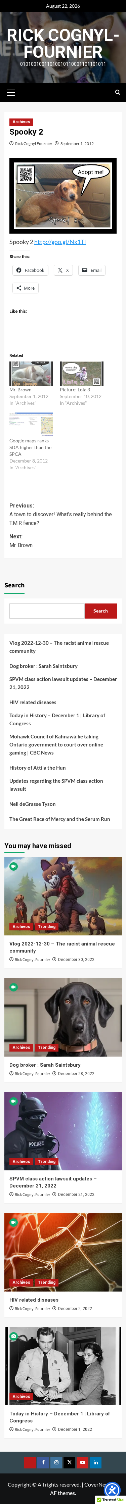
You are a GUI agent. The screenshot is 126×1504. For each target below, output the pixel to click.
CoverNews (98, 1484)
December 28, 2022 (76, 1073)
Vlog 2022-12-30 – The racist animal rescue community (59, 647)
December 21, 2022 (76, 1194)
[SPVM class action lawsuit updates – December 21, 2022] (63, 1131)
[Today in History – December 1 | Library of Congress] (63, 1366)
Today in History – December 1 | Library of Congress (57, 719)
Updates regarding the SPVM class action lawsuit (56, 785)
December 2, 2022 (75, 1308)
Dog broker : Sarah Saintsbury (43, 666)
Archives (21, 121)
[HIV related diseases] (63, 1252)
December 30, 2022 (76, 959)
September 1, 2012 (77, 143)
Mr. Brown (20, 389)
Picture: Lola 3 (75, 389)
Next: (21, 540)
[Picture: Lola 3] (81, 373)
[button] (11, 91)
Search (14, 585)
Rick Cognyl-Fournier (63, 44)
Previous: (60, 514)
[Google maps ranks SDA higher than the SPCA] (31, 425)
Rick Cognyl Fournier (33, 143)
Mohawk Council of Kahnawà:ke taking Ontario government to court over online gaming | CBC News (56, 744)
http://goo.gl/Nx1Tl (60, 241)
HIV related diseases (32, 702)
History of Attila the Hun (37, 768)
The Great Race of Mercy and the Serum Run (59, 819)
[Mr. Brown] (31, 373)
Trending (46, 926)
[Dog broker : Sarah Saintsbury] (63, 1017)
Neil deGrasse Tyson (32, 804)
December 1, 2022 (75, 1429)
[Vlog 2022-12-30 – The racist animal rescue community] (63, 896)
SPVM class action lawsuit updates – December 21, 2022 (63, 683)
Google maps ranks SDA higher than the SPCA (30, 447)
